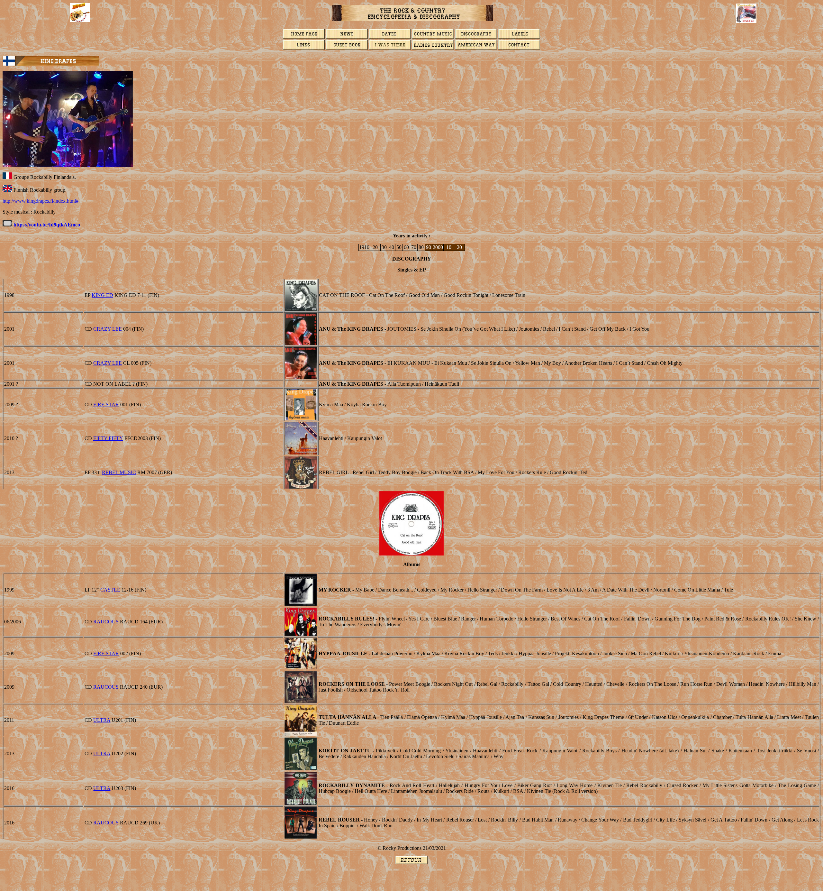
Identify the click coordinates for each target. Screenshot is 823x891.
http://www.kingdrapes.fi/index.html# (40, 201)
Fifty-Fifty (108, 438)
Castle (110, 589)
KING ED (102, 295)
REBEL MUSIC (119, 472)
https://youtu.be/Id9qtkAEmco (47, 224)
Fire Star (106, 404)
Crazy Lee (107, 329)
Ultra (101, 720)
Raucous (106, 621)
